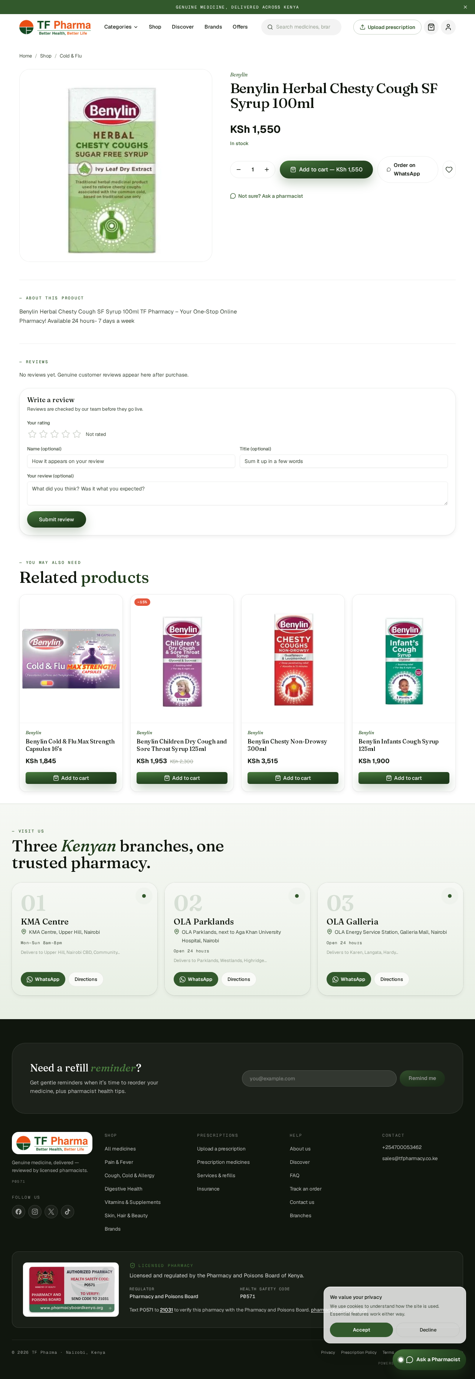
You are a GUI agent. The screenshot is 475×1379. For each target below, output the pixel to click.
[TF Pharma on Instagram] (35, 1211)
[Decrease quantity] (238, 169)
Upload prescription (391, 27)
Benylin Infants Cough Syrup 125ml (398, 745)
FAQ (294, 1175)
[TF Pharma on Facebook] (18, 1211)
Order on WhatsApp (407, 169)
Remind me (422, 1078)
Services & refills (216, 1175)
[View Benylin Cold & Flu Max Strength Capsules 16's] (71, 659)
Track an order (306, 1188)
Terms (388, 1352)
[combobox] (301, 27)
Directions (86, 979)
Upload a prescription (221, 1148)
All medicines (120, 1148)
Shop (155, 27)
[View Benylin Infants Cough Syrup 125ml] (404, 659)
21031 (166, 1310)
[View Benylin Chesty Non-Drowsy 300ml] (293, 659)
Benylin (239, 74)
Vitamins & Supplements (133, 1202)
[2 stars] (43, 434)
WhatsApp (47, 979)
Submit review (56, 519)
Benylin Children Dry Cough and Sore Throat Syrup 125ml (182, 745)
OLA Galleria (353, 921)
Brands (213, 27)
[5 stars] (77, 434)
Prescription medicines (223, 1162)
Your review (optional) (50, 476)
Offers (240, 27)
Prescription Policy (359, 1352)
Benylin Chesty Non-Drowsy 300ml (287, 745)
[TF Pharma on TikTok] (67, 1211)
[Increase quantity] (266, 169)
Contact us (302, 1202)
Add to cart (75, 778)
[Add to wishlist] (449, 169)
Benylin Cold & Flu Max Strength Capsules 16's (70, 745)
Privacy (328, 1352)
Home (25, 56)
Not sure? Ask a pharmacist (270, 196)
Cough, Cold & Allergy (129, 1175)
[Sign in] (448, 27)
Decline (428, 1330)
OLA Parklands (204, 921)
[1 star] (32, 434)
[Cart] (431, 27)
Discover (183, 27)
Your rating (38, 423)
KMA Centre (45, 921)
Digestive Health (123, 1188)
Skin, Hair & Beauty (126, 1215)
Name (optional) (44, 449)
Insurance (208, 1188)
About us (300, 1148)
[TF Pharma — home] (55, 27)
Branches (300, 1215)
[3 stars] (54, 434)
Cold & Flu (71, 56)
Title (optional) (255, 449)
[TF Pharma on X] (51, 1211)
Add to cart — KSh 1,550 (331, 169)
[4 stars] (65, 434)
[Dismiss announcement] (465, 7)
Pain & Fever (119, 1162)
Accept (361, 1330)
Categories (118, 27)
